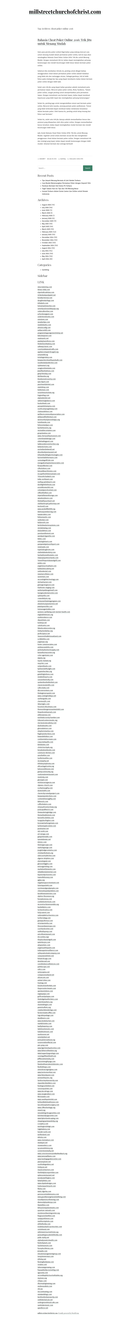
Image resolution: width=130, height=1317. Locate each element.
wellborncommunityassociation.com (51, 414)
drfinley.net (42, 1259)
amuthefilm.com (44, 755)
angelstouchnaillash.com (47, 566)
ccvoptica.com (43, 1124)
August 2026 (46, 205)
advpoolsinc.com (44, 945)
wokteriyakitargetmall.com (47, 590)
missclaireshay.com (45, 287)
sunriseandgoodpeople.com (48, 888)
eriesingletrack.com (45, 542)
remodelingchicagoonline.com (49, 1113)
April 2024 (45, 259)
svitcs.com (41, 969)
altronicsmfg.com (44, 328)
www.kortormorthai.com (47, 1072)
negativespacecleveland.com (48, 883)
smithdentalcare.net (45, 1300)
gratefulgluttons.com (45, 674)
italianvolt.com (43, 523)
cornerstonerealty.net (46, 1151)
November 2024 (48, 240)
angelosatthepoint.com (46, 948)
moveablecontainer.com (47, 430)
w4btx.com (42, 563)
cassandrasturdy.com (45, 680)
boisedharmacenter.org (46, 653)
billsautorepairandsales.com (48, 1208)
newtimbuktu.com (44, 325)
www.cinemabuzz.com (46, 1140)
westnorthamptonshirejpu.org (49, 420)
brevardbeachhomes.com (47, 471)
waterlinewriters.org (45, 1002)
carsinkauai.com (44, 1229)
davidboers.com (43, 1018)
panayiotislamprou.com (46, 406)
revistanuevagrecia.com (46, 782)
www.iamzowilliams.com (46, 1156)
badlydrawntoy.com (45, 1026)
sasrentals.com (43, 577)
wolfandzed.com (44, 1135)
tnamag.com (42, 983)
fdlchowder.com (44, 1097)
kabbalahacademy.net (46, 569)
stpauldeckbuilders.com (47, 1083)
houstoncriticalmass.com (47, 707)
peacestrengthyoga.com (46, 1062)
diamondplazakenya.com (47, 1202)
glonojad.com (43, 780)
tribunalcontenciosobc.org (47, 720)
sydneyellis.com (44, 596)
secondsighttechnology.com (48, 579)
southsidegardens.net (46, 1164)
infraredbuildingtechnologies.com (50, 455)
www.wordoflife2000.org (46, 509)
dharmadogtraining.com (46, 1284)
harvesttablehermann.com (47, 458)
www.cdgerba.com (44, 1191)
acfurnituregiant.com (45, 314)
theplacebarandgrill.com (47, 940)
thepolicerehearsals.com (47, 712)
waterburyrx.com (44, 942)
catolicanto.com (44, 625)
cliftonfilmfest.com (45, 493)
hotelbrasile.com (44, 422)
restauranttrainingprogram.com (49, 601)
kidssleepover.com (44, 336)
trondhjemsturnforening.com (48, 1200)
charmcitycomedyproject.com (48, 793)
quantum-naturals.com (46, 1210)
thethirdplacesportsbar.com (48, 1173)
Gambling (63, 159)
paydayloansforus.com (46, 341)
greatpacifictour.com (45, 921)
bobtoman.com (43, 390)
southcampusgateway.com (47, 409)
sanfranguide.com (44, 699)
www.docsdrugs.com (45, 1091)
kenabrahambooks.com (46, 750)
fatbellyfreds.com (44, 1181)
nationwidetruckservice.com (48, 915)
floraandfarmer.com (45, 466)
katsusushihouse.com (46, 769)
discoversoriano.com (45, 690)
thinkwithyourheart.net (46, 501)
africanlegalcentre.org (46, 766)
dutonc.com (42, 842)
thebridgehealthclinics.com (48, 999)
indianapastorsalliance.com (48, 950)
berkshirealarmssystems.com (48, 525)
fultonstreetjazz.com (45, 425)
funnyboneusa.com (45, 899)
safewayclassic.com (45, 347)
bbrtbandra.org (43, 376)
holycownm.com (44, 913)
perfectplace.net (44, 634)
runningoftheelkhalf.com (47, 1056)
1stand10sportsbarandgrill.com (49, 560)
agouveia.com (43, 1273)
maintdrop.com (43, 387)
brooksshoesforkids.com (47, 986)
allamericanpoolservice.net (48, 604)
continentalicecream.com (47, 739)
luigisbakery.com (44, 1129)
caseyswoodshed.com (46, 956)
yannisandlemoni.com (46, 533)
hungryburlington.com (46, 820)
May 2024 (45, 256)
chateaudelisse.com (45, 412)
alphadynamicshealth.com (47, 1240)
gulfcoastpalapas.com (46, 996)
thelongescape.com (45, 845)
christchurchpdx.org (45, 747)
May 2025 (45, 224)
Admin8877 (42, 159)
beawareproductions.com (47, 796)
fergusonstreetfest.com (46, 1216)
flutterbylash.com (44, 1243)
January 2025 (46, 235)
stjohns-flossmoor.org (46, 896)
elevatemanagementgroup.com (49, 1254)
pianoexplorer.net (44, 1162)
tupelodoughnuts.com (46, 550)
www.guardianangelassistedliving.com (52, 1197)
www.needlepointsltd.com (47, 1099)
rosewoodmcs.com (44, 1145)
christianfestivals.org (45, 853)
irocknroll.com (43, 506)
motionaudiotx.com (45, 1286)
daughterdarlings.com (46, 300)
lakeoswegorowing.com (46, 1267)
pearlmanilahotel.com (46, 384)
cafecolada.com (43, 688)
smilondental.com (44, 571)
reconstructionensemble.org (48, 904)
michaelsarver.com (45, 582)
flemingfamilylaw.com (46, 1262)
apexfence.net (43, 1308)
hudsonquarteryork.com (47, 1186)
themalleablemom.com (46, 815)
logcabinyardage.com (45, 1015)
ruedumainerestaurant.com (48, 774)
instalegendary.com (45, 357)
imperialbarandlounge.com (48, 495)
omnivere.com (43, 319)
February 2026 (47, 216)
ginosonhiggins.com (45, 864)
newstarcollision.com (45, 574)
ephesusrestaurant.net (46, 1175)
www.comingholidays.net (47, 696)
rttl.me (40, 1289)
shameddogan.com (45, 1005)
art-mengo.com (43, 834)
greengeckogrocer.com (46, 585)
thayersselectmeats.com (47, 988)
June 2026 (45, 210)
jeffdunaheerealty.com (46, 1059)
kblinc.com (42, 539)
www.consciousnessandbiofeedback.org (52, 1154)
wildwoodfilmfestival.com (47, 417)
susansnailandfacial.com (47, 1042)
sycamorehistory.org (45, 1148)
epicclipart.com (43, 382)
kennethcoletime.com (46, 818)
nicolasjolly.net (43, 761)
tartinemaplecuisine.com (47, 826)
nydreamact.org (43, 365)
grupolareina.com (44, 433)
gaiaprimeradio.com (45, 837)
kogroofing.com (43, 395)
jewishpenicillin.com (45, 607)
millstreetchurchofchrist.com (65, 11)
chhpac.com (42, 1281)
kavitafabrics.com (44, 907)
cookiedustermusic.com (46, 902)
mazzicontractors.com (46, 1170)
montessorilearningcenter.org (49, 1213)
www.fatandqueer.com (46, 1075)
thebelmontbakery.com (46, 344)
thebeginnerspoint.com (46, 693)
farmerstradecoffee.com (46, 1013)
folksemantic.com (44, 517)
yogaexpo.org (43, 642)
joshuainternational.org (46, 1040)
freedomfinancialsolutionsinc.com (50, 1064)
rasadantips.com (44, 322)
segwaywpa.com (44, 994)
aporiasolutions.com (45, 991)
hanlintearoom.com (45, 1246)
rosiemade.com (43, 547)
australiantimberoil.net (46, 449)
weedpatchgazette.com (46, 536)
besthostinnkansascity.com (48, 1297)
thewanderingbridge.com (47, 812)
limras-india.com (44, 290)
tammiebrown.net (44, 839)
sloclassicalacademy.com (47, 723)
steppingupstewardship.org (48, 1121)
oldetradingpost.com (45, 441)
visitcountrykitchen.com (46, 856)
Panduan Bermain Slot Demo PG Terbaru (57, 186)
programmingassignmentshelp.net (50, 333)
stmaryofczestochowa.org (47, 807)
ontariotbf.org (43, 355)
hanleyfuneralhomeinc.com (48, 555)
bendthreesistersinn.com (47, 894)
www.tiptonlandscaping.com (48, 1118)
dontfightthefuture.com (46, 485)
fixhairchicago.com (44, 959)
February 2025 (47, 232)
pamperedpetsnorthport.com (48, 544)
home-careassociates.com (47, 644)
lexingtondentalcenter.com (48, 593)
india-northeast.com (45, 479)
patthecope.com (44, 967)
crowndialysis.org (44, 598)
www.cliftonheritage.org (46, 1108)
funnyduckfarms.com (45, 1248)
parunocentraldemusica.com (48, 1194)
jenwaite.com (42, 1251)
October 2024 (47, 243)
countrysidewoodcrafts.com (48, 349)
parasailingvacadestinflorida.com (50, 1235)
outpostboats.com (44, 666)
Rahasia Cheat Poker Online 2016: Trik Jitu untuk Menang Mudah (64, 41)
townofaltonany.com (45, 877)
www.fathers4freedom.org (47, 1051)
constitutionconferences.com (48, 964)
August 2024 (46, 248)
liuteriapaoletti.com (45, 885)
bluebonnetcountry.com (47, 379)
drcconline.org (43, 937)
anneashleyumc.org (45, 1078)
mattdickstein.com (44, 1024)
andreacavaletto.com (45, 647)
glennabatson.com (45, 728)
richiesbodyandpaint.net (47, 295)
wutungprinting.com (45, 866)
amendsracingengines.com (47, 1070)
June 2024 (45, 254)
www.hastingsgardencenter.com (49, 1159)
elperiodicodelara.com (46, 292)
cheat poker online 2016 (76, 159)
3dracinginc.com (44, 704)
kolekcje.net (42, 623)
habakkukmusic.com (45, 1032)
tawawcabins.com (44, 514)
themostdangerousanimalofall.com (51, 709)
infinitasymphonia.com (46, 764)
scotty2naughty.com (45, 788)
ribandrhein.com (44, 620)
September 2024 (48, 245)
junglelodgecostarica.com (47, 850)
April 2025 (45, 226)
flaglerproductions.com (46, 734)
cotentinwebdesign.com (46, 439)
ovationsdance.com (45, 617)
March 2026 (46, 213)
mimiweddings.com (45, 1294)
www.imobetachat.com (46, 1021)
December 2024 (47, 237)
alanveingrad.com (44, 861)
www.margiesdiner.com (46, 1094)
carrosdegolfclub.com (46, 460)
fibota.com (42, 1189)
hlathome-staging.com (46, 588)
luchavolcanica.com (45, 910)
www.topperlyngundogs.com (48, 1053)
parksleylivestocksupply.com (48, 650)
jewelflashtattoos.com (46, 371)
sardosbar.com (43, 520)
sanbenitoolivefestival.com (48, 682)
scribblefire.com (43, 639)
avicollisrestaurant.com (46, 934)
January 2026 (46, 218)
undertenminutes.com (46, 317)
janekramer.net (43, 829)
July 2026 (45, 208)
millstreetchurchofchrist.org (48, 1232)
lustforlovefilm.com (45, 758)
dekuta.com (42, 1137)
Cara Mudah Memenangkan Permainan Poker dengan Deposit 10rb (66, 183)
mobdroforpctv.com (45, 677)
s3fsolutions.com (44, 468)
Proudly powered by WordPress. (68, 1313)
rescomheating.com (45, 1292)
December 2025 (47, 221)
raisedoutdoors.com (45, 498)
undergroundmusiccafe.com (48, 1302)
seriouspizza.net (44, 972)
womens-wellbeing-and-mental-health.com (54, 612)
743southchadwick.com (46, 476)
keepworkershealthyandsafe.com (50, 360)
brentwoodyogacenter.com (47, 1116)
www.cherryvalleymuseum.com (49, 436)
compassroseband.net (46, 975)
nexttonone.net (43, 1034)
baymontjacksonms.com (47, 875)
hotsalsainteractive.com (46, 306)
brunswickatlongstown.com (48, 823)
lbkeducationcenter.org (46, 628)
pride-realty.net (43, 1237)
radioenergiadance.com (46, 401)
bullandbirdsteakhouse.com (48, 1102)
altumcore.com (43, 977)
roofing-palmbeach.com (46, 482)
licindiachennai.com (45, 298)
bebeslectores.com (45, 447)
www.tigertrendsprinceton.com (49, 1048)
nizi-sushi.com (43, 831)
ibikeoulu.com (43, 802)
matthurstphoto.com (45, 1221)
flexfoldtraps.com (44, 1067)
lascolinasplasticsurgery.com (48, 1105)
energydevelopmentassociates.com (51, 463)
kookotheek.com (44, 403)
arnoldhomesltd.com (45, 487)
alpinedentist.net (44, 398)
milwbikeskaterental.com (47, 872)
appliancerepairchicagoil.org (48, 352)
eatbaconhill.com (44, 330)
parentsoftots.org (44, 1007)
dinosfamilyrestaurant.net (47, 452)
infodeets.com (43, 303)
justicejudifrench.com (45, 810)
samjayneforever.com (45, 1219)
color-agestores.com (45, 655)
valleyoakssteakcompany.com (49, 953)
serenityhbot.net (44, 1037)
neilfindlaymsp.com (45, 931)
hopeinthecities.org (45, 671)
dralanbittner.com (44, 531)
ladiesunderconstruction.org (48, 444)
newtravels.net (43, 338)
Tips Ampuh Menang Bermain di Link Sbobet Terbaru (61, 180)
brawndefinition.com (45, 736)
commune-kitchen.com (46, 753)
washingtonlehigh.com (46, 1126)
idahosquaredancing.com (47, 512)
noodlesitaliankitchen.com (47, 363)
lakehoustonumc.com (46, 1029)
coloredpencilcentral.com (47, 490)
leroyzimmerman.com (46, 1256)
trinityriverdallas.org (45, 631)
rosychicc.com (43, 663)
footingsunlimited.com (46, 1086)
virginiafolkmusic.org (45, 615)
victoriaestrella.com (45, 923)
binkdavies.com (43, 745)
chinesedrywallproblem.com (48, 891)
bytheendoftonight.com (46, 669)
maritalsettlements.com (47, 869)
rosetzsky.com (43, 777)
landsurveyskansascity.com (48, 1080)
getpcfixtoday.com (44, 374)
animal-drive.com (44, 980)
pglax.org (41, 880)
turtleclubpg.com (44, 918)
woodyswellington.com (46, 1178)
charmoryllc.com (44, 701)
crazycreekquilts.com (45, 742)
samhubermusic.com (45, 1305)
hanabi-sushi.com (44, 1132)
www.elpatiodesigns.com (47, 1183)
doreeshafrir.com (44, 791)
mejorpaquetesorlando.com (48, 558)
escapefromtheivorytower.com (49, 474)
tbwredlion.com (43, 1205)
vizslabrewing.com (44, 528)
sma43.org (41, 1110)
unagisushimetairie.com (46, 368)
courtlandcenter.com (45, 929)
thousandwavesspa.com (47, 926)
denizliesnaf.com (44, 961)
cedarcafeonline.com (45, 311)
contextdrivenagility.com (47, 799)
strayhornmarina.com (46, 731)
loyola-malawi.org (44, 661)
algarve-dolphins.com (46, 858)
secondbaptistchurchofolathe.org (50, 1275)
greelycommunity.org (45, 772)
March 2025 (46, 229)
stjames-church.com (45, 785)
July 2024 (45, 251)
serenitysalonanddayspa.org (48, 309)
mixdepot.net (42, 1143)
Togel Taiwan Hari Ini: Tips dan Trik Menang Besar (60, 189)
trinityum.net (42, 1167)
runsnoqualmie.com (45, 1089)
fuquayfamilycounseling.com (48, 1270)
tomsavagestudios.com (46, 609)
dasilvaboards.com (45, 726)
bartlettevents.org (44, 428)
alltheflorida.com (44, 1224)
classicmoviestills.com (46, 685)
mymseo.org (42, 1278)
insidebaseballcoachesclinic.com (50, 1227)
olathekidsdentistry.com (47, 552)
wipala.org (41, 658)
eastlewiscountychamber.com (49, 718)
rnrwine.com (42, 1265)
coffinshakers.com (44, 804)
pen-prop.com (43, 1045)
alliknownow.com (44, 715)
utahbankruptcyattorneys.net (49, 504)
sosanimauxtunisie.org (46, 393)
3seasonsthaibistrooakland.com (49, 636)
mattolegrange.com (45, 848)
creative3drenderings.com (47, 1010)
